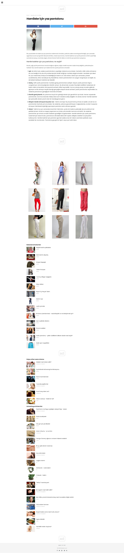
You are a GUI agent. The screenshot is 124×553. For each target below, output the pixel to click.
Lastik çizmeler (40, 306)
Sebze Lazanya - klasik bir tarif (45, 399)
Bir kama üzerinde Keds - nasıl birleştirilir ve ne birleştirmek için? (54, 313)
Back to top (62, 545)
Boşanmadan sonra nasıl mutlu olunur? (47, 512)
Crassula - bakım (41, 475)
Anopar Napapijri (41, 262)
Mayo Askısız (39, 284)
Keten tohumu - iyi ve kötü (44, 431)
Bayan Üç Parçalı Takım (43, 291)
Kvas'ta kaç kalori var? (42, 391)
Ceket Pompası (40, 269)
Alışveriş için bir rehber (36, 15)
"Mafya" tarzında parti (42, 482)
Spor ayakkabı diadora (42, 321)
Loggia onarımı (40, 460)
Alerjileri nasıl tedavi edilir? (43, 362)
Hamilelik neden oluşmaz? (44, 526)
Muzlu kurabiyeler (41, 416)
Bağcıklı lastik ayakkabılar (43, 247)
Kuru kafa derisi (40, 453)
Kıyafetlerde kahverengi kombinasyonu (47, 369)
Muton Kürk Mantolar (42, 377)
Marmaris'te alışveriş (42, 255)
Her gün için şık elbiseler (43, 424)
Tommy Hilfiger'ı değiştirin (43, 277)
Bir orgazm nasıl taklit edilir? (44, 490)
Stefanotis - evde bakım (43, 468)
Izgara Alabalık (40, 519)
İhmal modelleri (40, 328)
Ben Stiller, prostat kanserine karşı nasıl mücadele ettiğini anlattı (55, 497)
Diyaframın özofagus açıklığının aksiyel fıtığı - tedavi (51, 409)
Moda (28, 15)
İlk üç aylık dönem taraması (44, 446)
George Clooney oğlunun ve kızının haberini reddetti (51, 438)
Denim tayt (39, 299)
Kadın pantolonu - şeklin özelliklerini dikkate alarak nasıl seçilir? (54, 335)
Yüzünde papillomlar (42, 384)
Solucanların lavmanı (42, 504)
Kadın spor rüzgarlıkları (42, 343)
